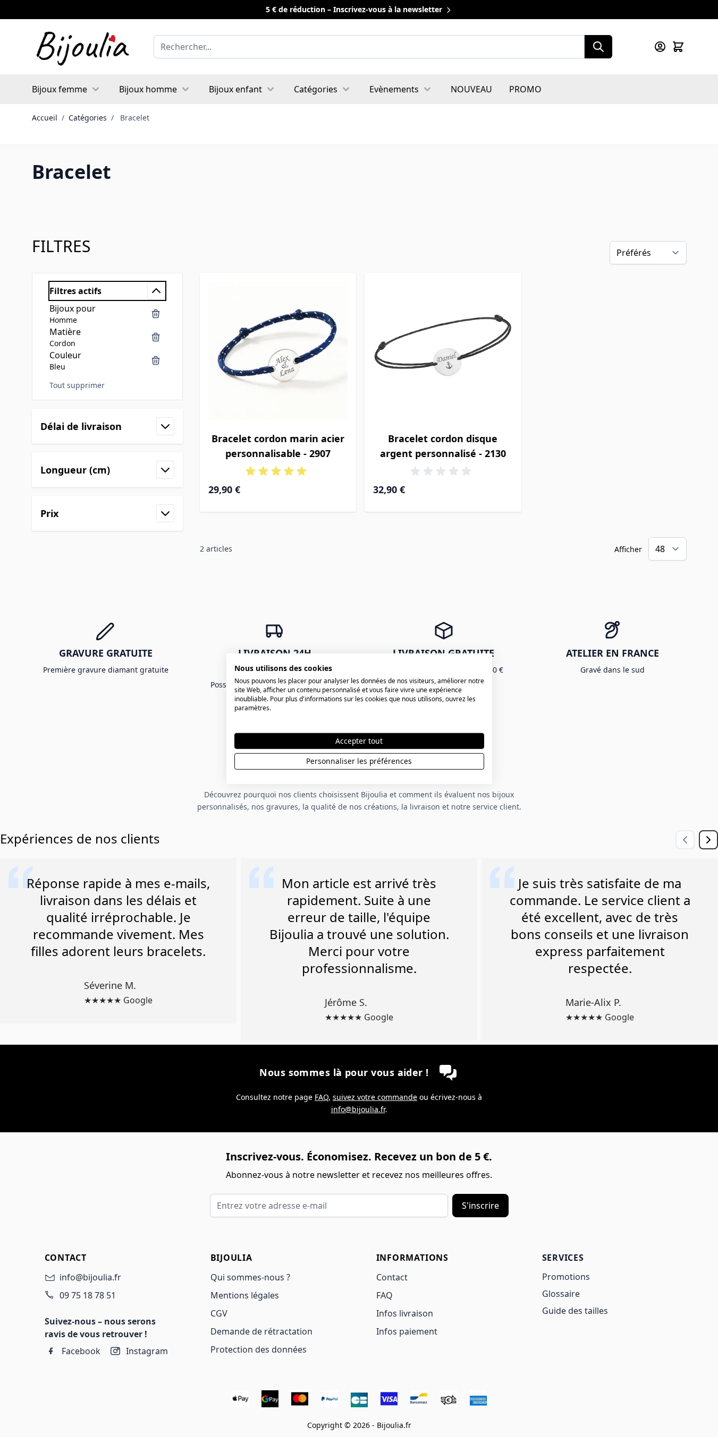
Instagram (147, 1351)
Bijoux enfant (235, 89)
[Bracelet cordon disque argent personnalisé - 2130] (443, 351)
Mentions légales (244, 1295)
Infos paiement (406, 1331)
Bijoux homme (148, 89)
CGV (218, 1313)
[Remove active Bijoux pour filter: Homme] (155, 313)
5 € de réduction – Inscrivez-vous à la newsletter (355, 9)
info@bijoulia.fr (358, 1109)
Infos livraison (404, 1313)
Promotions (566, 1277)
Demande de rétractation (261, 1331)
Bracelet (134, 118)
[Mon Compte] (660, 46)
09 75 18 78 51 (88, 1295)
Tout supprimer (77, 385)
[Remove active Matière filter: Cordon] (155, 337)
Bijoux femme (59, 89)
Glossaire (561, 1294)
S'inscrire (480, 1205)
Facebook (81, 1351)
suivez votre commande (375, 1097)
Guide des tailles (575, 1310)
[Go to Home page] (82, 47)
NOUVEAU (471, 89)
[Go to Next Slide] (708, 839)
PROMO (525, 89)
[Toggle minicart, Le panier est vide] (678, 46)
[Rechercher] (598, 46)
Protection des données (258, 1349)
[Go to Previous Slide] (685, 839)
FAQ (321, 1097)
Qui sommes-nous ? (250, 1277)
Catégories (315, 89)
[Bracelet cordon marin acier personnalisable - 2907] (278, 351)
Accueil (44, 118)
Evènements (394, 89)
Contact (392, 1277)
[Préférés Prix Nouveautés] (648, 252)
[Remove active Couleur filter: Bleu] (155, 360)
